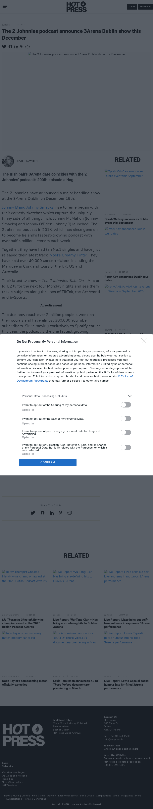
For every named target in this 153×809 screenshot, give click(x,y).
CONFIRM (47, 462)
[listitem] (76, 396)
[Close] (145, 342)
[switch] (126, 404)
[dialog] (76, 404)
